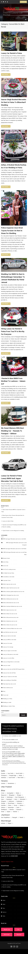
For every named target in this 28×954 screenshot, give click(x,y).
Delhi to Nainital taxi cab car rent (10, 621)
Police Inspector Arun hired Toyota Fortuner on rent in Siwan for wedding (12, 231)
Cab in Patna (5, 562)
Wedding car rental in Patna (9, 706)
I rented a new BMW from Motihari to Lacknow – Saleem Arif (13, 381)
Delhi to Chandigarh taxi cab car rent (11, 595)
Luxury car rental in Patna (11, 53)
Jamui (15, 799)
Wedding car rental (7, 702)
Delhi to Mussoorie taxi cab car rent (10, 617)
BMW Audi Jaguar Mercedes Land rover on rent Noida (14, 548)
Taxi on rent (5, 695)
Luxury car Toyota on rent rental (10, 676)
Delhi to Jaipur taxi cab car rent (9, 610)
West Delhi (20, 777)
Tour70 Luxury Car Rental (13, 14)
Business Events (6, 558)
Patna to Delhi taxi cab (8, 687)
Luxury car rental (6, 665)
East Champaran (19, 797)
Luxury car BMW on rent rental (9, 639)
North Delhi (19, 773)
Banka (17, 793)
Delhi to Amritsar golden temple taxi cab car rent (13, 591)
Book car (23, 1)
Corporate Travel (6, 580)
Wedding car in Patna (7, 698)
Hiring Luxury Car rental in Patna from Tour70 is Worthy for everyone (12, 332)
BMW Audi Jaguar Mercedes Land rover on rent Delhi (14, 539)
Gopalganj (9, 799)
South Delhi (12, 777)
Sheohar (11, 809)
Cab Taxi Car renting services (9, 569)
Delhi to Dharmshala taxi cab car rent (11, 602)
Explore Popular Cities (7, 861)
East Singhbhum (5, 817)
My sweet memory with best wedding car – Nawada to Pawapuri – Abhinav (12, 431)
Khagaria (3, 801)
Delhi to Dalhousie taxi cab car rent (10, 599)
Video (4, 916)
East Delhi (10, 773)
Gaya (2, 799)
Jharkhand (5, 815)
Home (4, 900)
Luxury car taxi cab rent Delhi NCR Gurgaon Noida (13, 669)
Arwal (2, 793)
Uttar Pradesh (6, 787)
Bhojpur (19, 795)
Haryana (4, 781)
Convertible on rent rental (8, 576)
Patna (9, 805)
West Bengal (6, 821)
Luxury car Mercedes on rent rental (10, 654)
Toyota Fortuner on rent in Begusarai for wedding (13, 530)
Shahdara (3, 777)
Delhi (3, 771)
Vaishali (15, 811)
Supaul (8, 811)
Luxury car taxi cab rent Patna (9, 672)
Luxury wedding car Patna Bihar (10, 680)
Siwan (2, 811)
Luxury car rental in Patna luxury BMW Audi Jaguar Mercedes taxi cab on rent (12, 479)
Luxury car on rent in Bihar (8, 658)
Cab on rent (5, 565)
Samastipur (11, 807)
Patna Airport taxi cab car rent (9, 684)
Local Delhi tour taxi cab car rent (10, 632)
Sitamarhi (18, 809)
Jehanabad (22, 799)
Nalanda (19, 803)
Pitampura (4, 775)
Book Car (7, 929)
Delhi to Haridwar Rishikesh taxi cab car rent (12, 606)
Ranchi (21, 817)
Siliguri (9, 823)
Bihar (3, 790)
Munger (3, 803)
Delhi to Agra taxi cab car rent (9, 584)
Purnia (15, 805)
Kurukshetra (11, 783)
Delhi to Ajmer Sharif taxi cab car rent (11, 587)
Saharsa (3, 807)
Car (18, 929)
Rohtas (21, 805)
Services (7, 934)
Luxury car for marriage (8, 647)
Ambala (3, 783)
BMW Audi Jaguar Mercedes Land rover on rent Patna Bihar (15, 553)
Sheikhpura (4, 809)
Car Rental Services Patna (8, 573)
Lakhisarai (11, 801)
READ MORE (5, 74)
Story (4, 691)
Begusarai (3, 795)
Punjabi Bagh (12, 775)
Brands (19, 934)
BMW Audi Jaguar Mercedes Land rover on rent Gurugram (16, 544)
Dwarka (3, 773)
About (4, 904)
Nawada (3, 805)
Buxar (2, 797)
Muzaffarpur (11, 803)
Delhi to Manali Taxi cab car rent (10, 613)
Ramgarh (14, 817)
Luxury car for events (7, 643)
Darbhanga (10, 797)
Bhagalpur (12, 795)
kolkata (3, 823)
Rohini (20, 775)
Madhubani (19, 801)
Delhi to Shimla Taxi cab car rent (10, 624)
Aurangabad (10, 793)
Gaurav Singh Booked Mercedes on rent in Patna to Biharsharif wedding (13, 102)
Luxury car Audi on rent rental (9, 636)
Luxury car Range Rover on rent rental (11, 661)
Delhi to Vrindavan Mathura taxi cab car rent (12, 628)
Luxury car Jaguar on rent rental (10, 650)
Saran (17, 807)
